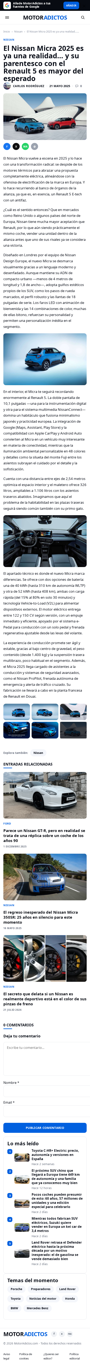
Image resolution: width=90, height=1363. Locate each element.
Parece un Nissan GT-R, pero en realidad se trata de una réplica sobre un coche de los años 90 (44, 835)
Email (9, 1102)
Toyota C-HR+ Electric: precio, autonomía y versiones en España (55, 1155)
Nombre (11, 1082)
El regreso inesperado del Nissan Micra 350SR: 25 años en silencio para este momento (40, 917)
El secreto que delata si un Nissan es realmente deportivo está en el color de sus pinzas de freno (44, 998)
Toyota (16, 1299)
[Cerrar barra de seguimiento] (83, 5)
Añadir (71, 5)
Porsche (16, 1289)
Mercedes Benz (37, 1308)
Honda (70, 1299)
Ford (7, 823)
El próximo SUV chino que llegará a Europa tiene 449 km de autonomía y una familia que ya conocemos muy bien (56, 1177)
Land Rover (67, 1289)
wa (25, 146)
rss (70, 1333)
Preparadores (40, 1289)
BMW (14, 1308)
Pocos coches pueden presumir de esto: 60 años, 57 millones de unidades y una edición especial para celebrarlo (57, 1201)
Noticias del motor (42, 1299)
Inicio (6, 31)
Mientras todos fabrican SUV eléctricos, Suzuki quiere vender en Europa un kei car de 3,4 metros (57, 1225)
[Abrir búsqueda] (83, 17)
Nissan (18, 31)
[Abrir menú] (7, 17)
